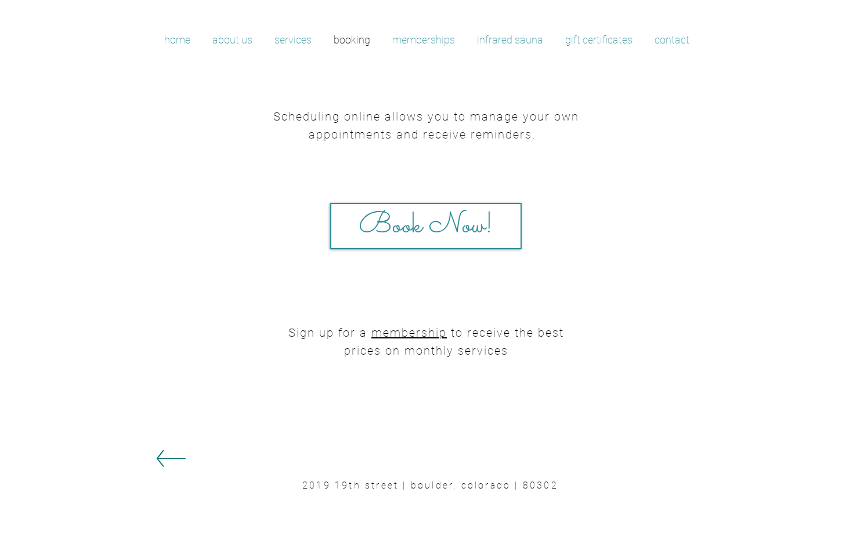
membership (409, 333)
